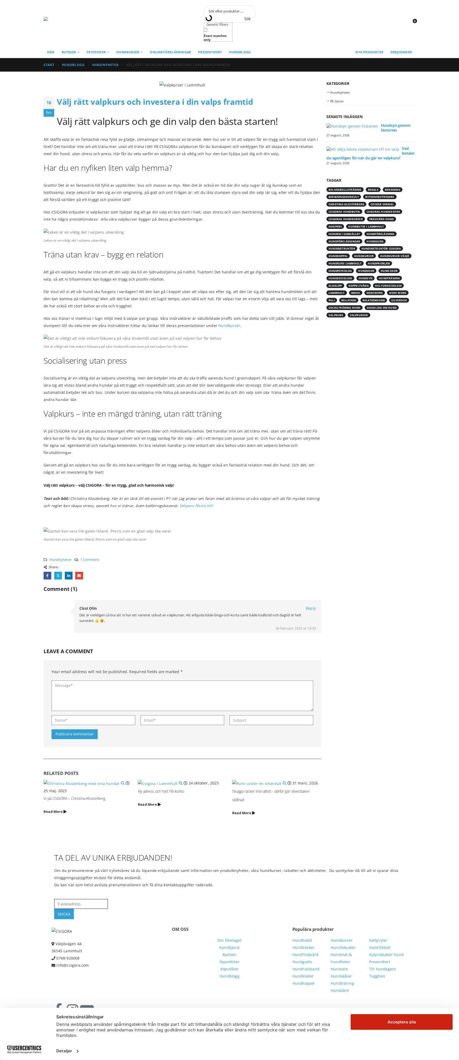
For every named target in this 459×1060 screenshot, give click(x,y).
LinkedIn (69, 575)
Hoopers (335, 226)
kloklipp (335, 285)
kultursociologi (388, 285)
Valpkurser (359, 315)
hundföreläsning (380, 234)
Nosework (375, 293)
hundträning (389, 278)
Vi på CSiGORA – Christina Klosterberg (74, 798)
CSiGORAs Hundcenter (383, 211)
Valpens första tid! (196, 505)
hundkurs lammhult (345, 263)
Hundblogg (240, 52)
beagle (373, 189)
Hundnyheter (60, 559)
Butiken (69, 52)
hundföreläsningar (344, 241)
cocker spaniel (382, 204)
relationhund (374, 300)
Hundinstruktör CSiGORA (381, 248)
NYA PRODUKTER (369, 52)
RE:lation (336, 101)
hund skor (389, 271)
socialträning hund (344, 307)
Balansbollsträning (345, 189)
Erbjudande (401, 52)
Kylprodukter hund (386, 954)
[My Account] (399, 23)
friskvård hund (381, 219)
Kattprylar (378, 940)
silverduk (399, 300)
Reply (311, 608)
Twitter (58, 575)
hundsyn (365, 278)
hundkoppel (338, 256)
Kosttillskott (380, 947)
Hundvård (340, 990)
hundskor (366, 271)
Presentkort (210, 52)
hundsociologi (340, 278)
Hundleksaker (343, 947)
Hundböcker (303, 947)
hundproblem (379, 263)
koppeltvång (358, 285)
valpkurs (336, 315)
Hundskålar (341, 976)
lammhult (337, 293)
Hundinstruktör (342, 248)
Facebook (47, 575)
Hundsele (339, 968)
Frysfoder (96, 52)
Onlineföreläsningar (170, 52)
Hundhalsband (306, 968)
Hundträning (342, 983)
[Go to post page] (85, 783)
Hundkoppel (303, 983)
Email (79, 575)
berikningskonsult (344, 197)
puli (332, 300)
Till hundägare (382, 968)
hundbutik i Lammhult (366, 226)
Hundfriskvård (305, 954)
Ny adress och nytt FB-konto (161, 791)
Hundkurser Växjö (394, 256)
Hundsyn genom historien (396, 128)
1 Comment (89, 559)
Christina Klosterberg (346, 204)
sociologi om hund (382, 307)
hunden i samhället (344, 234)
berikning (392, 189)
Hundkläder (303, 976)
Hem (50, 52)
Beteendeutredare (379, 197)
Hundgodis (375, 241)
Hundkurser (127, 52)
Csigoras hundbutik (344, 211)
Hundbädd (302, 940)
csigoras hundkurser (346, 219)
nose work (397, 293)
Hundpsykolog (340, 271)
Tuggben (377, 976)
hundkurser (364, 256)
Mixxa (355, 293)
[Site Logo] (67, 23)
